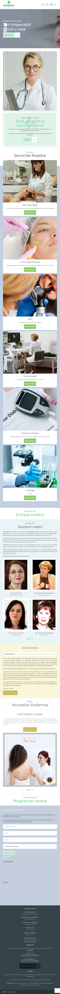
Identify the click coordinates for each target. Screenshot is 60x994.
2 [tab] (5, 28)
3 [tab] (5, 32)
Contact (27, 139)
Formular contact (27, 966)
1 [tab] (5, 24)
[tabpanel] (30, 28)
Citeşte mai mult (30, 729)
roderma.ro (11, 992)
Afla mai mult (30, 212)
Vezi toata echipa (10, 693)
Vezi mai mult (8, 35)
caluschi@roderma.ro (30, 941)
